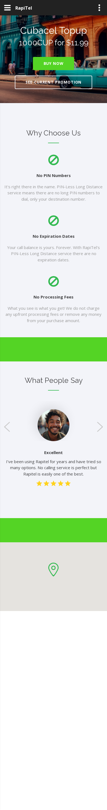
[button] (53, 569)
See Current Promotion (54, 82)
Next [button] (100, 427)
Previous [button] (7, 427)
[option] (53, 425)
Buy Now (54, 63)
